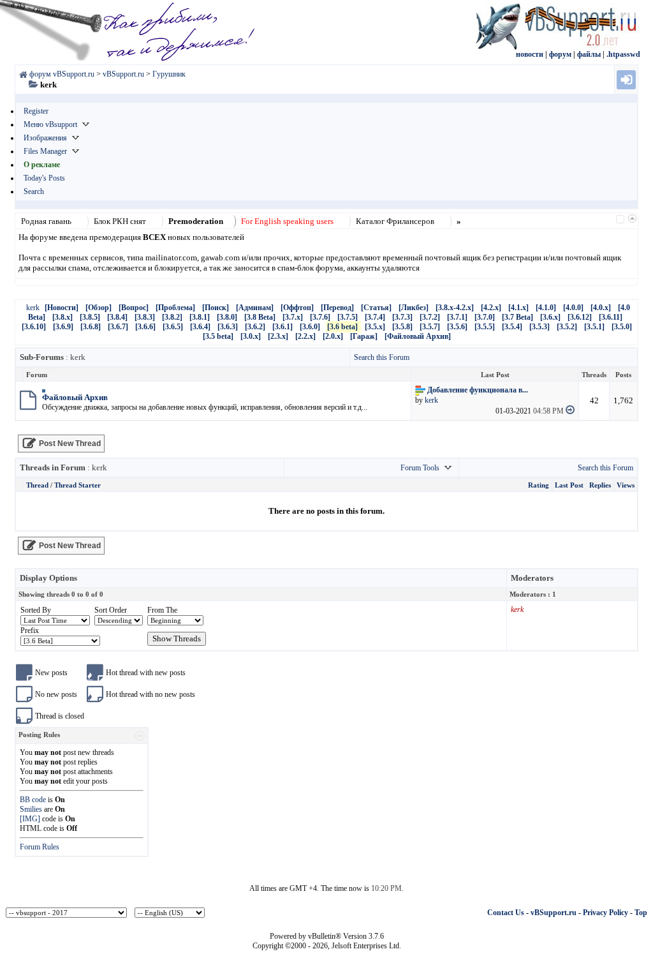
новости (529, 54)
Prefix (29, 630)
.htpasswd (623, 54)
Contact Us (505, 912)
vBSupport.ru (553, 912)
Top (641, 912)
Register (36, 111)
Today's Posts (44, 178)
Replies (600, 485)
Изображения (45, 137)
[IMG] (30, 818)
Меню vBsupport (50, 124)
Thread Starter (77, 485)
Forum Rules (39, 846)
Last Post (569, 485)
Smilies (31, 809)
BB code (33, 799)
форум (560, 54)
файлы (589, 54)
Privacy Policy (605, 912)
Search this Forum (381, 357)
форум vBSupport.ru (61, 74)
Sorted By (35, 610)
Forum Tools (419, 467)
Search (34, 191)
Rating (538, 485)
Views (626, 485)
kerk (33, 307)
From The (162, 610)
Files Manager (45, 151)
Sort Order (110, 610)
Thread (37, 485)
